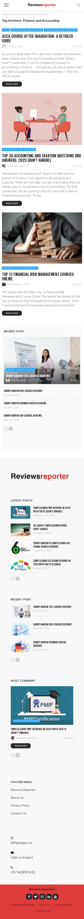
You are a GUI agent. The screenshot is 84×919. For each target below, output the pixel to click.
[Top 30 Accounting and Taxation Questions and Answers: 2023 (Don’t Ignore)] (42, 119)
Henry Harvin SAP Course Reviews (23, 415)
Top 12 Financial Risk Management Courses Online (38, 276)
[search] (78, 5)
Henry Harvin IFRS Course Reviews (23, 391)
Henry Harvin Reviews (21, 369)
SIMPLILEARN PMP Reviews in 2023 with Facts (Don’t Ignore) (51, 509)
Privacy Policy (20, 805)
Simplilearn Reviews (26, 721)
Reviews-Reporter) (42, 889)
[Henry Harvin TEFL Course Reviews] (42, 360)
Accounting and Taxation (61, 30)
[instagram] (42, 897)
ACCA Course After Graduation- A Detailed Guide (37, 38)
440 (75, 380)
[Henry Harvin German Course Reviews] (20, 646)
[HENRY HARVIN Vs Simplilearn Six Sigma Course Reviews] (20, 547)
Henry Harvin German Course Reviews (25, 403)
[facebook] (29, 897)
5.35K (70, 738)
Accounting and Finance (27, 30)
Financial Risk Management (20, 268)
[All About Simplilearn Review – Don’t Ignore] (20, 530)
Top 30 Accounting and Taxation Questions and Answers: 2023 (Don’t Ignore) (41, 158)
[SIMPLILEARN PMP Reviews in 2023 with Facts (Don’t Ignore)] (20, 512)
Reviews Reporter (23, 790)
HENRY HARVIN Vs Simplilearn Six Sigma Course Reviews (51, 544)
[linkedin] (49, 897)
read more (12, 84)
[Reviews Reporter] (42, 4)
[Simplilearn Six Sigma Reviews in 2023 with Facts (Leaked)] (20, 565)
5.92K (79, 165)
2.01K (79, 46)
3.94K (79, 284)
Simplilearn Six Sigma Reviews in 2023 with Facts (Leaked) (52, 562)
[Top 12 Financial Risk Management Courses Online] (42, 238)
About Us (17, 797)
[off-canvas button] (6, 5)
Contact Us (18, 813)
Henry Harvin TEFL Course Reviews (28, 375)
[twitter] (35, 897)
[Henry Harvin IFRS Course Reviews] (20, 629)
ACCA (6, 30)
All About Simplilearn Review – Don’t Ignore (50, 527)
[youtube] (55, 897)
